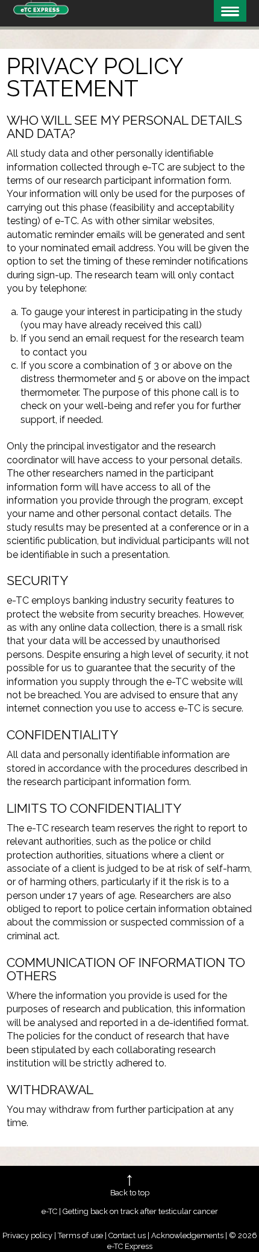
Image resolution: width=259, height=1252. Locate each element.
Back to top (129, 1192)
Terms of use (80, 1235)
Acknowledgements (187, 1235)
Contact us (127, 1235)
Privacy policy (27, 1235)
